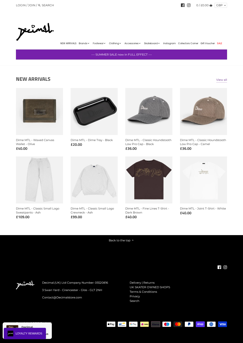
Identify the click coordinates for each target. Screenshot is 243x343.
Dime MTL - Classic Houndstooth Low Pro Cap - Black (148, 142)
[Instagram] (189, 5)
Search (134, 301)
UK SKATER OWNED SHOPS (150, 287)
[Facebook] (183, 5)
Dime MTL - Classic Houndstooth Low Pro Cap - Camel (203, 142)
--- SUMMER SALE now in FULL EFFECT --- (121, 54)
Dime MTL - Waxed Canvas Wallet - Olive (35, 142)
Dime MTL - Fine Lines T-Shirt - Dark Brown (147, 210)
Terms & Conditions (143, 292)
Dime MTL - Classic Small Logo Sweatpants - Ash (37, 210)
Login (21, 5)
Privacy (135, 296)
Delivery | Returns (142, 282)
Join (31, 5)
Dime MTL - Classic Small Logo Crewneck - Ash (92, 210)
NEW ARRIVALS (33, 79)
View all (221, 80)
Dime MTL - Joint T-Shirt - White (203, 208)
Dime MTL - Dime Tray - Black (92, 140)
